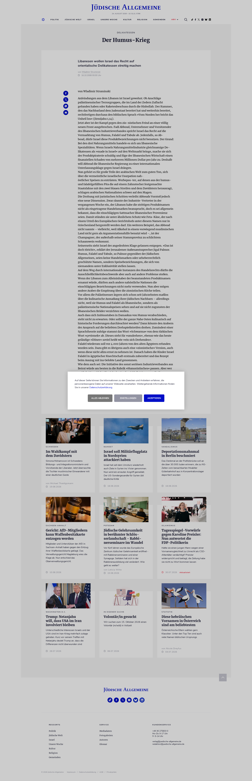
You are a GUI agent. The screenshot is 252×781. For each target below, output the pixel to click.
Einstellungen (128, 398)
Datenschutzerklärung (100, 387)
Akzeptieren (154, 398)
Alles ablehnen (100, 398)
